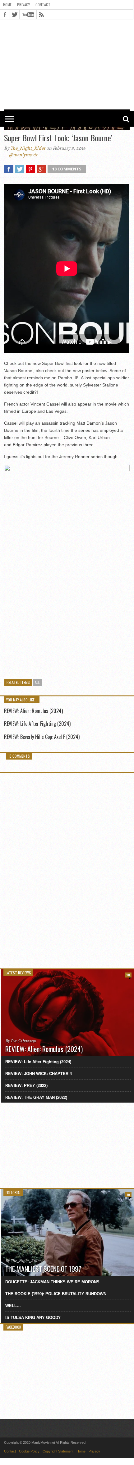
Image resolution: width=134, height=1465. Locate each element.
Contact (42, 4)
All (37, 682)
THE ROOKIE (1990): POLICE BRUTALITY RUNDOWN (55, 1293)
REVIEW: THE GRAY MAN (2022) (36, 1097)
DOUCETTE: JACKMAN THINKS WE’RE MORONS (52, 1282)
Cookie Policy (29, 1451)
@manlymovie (23, 154)
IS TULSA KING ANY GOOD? (33, 1317)
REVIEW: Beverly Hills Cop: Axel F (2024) (42, 736)
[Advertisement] (67, 38)
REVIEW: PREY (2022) (26, 1085)
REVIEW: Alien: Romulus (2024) (33, 711)
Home (7, 4)
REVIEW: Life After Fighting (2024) (37, 723)
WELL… (13, 1305)
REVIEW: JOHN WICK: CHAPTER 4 (38, 1073)
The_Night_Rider (27, 148)
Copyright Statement (58, 1451)
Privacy (23, 4)
